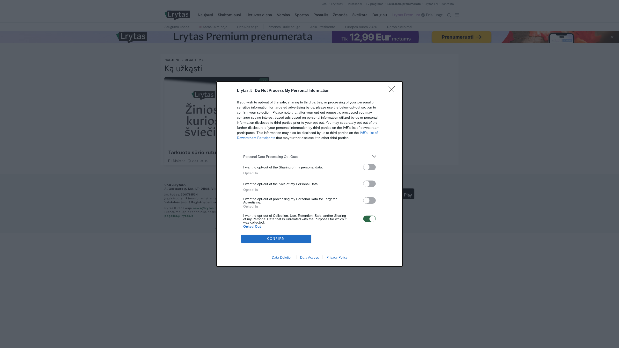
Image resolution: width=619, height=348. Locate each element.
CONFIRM (276, 238)
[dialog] (309, 174)
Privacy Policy (336, 257)
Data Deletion (282, 257)
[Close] (393, 90)
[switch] (369, 167)
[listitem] (309, 156)
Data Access (309, 257)
